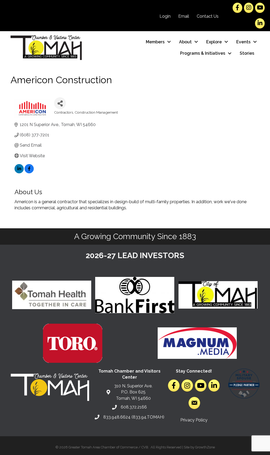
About (185, 41)
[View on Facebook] (29, 171)
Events (243, 41)
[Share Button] (60, 103)
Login (165, 16)
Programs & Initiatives (202, 53)
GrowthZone (205, 447)
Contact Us (208, 16)
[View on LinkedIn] (19, 171)
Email (183, 16)
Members (155, 41)
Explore (214, 41)
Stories (247, 53)
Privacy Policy (194, 419)
